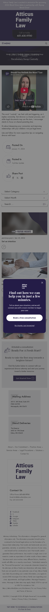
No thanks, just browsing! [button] (25, 325)
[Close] (42, 282)
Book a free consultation (24, 317)
